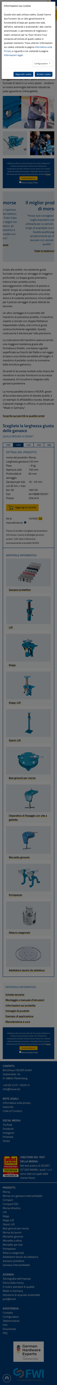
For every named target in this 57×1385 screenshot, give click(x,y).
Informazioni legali (13, 55)
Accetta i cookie (43, 74)
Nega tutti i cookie (23, 74)
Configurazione (41, 63)
